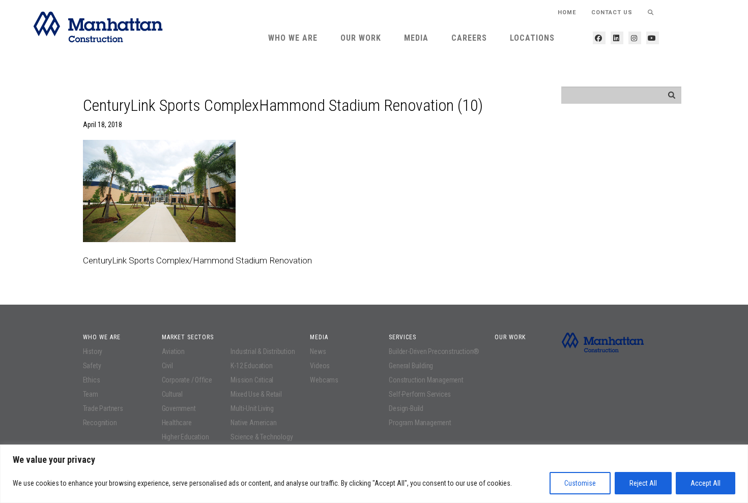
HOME (567, 12)
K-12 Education (251, 366)
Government (179, 408)
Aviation (173, 351)
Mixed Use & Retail (256, 394)
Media (416, 38)
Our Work (360, 38)
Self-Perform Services (420, 394)
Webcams (324, 380)
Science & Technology (262, 437)
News (318, 351)
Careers (469, 38)
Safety (92, 366)
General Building (411, 366)
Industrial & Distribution (263, 351)
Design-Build (406, 408)
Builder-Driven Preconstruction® (434, 351)
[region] (374, 474)
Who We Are (293, 38)
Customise (580, 483)
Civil (167, 366)
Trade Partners (103, 408)
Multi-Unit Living (252, 408)
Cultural (172, 394)
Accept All (706, 483)
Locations (532, 38)
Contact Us (611, 12)
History (93, 351)
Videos (320, 366)
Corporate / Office (187, 380)
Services (402, 337)
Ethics (91, 380)
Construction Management (426, 380)
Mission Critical (252, 380)
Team (90, 394)
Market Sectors (188, 337)
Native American (253, 423)
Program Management (420, 423)
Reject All (643, 483)
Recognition (100, 423)
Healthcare (177, 423)
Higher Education (185, 437)
